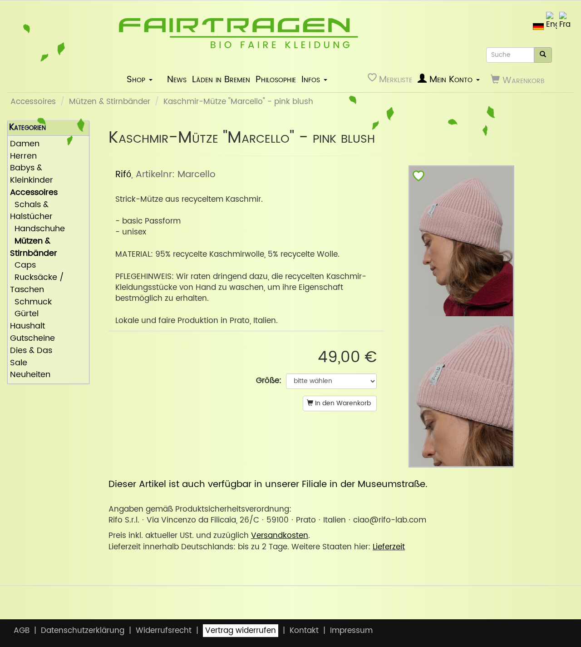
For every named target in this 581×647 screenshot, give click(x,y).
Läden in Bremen (221, 79)
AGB (22, 630)
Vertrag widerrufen (240, 630)
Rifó (123, 174)
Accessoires (33, 101)
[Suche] (543, 55)
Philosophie (276, 79)
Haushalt (27, 326)
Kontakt (304, 630)
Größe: (268, 380)
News (177, 79)
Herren (23, 156)
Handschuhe (37, 229)
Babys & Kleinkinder (31, 174)
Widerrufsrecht (164, 630)
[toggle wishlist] (418, 178)
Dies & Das (31, 351)
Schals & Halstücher (31, 211)
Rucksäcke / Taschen (37, 284)
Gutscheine (32, 339)
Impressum (351, 630)
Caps (23, 265)
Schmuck (31, 302)
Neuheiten (30, 375)
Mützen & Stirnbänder (109, 101)
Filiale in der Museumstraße (363, 484)
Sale (18, 363)
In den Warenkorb (342, 403)
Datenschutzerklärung (82, 630)
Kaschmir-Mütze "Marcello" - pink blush (238, 101)
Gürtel (24, 314)
